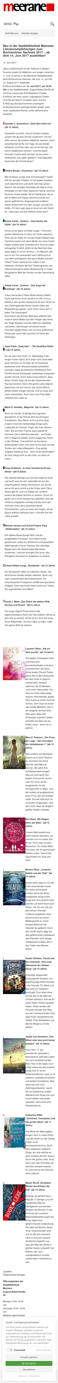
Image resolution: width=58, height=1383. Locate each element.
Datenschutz (34, 1376)
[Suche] (52, 24)
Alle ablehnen (29, 1369)
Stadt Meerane (11, 33)
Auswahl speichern (29, 1357)
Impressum (23, 1376)
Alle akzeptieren (29, 1363)
